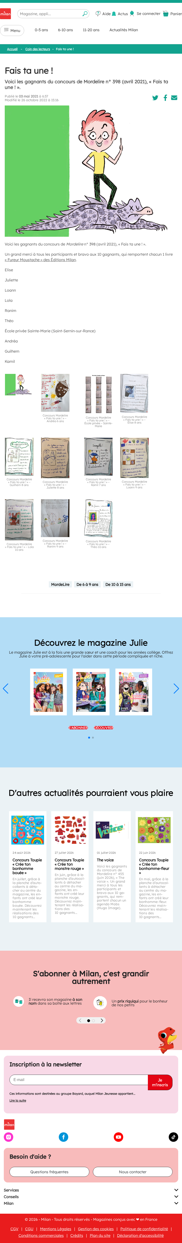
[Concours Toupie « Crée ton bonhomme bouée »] (27, 830)
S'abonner (78, 727)
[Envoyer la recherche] (85, 13)
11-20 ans (91, 29)
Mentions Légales (55, 1228)
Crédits (76, 1235)
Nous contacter (132, 1171)
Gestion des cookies (96, 1228)
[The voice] (112, 830)
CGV (14, 1228)
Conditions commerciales (41, 1235)
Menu (15, 30)
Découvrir (104, 727)
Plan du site (100, 1235)
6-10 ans (65, 29)
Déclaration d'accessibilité (140, 1235)
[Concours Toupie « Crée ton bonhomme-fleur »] (154, 830)
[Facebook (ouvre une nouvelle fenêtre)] (63, 1140)
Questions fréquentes (49, 1171)
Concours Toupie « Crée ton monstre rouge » (69, 864)
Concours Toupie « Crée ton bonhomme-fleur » (154, 866)
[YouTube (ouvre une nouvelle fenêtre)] (118, 1140)
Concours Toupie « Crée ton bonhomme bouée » (27, 866)
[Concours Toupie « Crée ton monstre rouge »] (70, 830)
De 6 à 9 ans (87, 584)
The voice (105, 860)
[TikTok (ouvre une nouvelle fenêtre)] (173, 1140)
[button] (5, 688)
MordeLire (60, 584)
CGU (29, 1228)
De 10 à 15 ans (118, 584)
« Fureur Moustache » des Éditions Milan (40, 259)
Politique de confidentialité (144, 1228)
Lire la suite (17, 1100)
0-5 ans (41, 29)
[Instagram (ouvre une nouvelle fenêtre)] (8, 1140)
